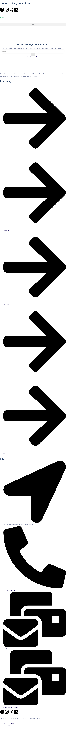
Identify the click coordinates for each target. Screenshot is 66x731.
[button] (33, 24)
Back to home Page (33, 57)
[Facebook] (2, 10)
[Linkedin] (16, 10)
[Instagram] (7, 10)
